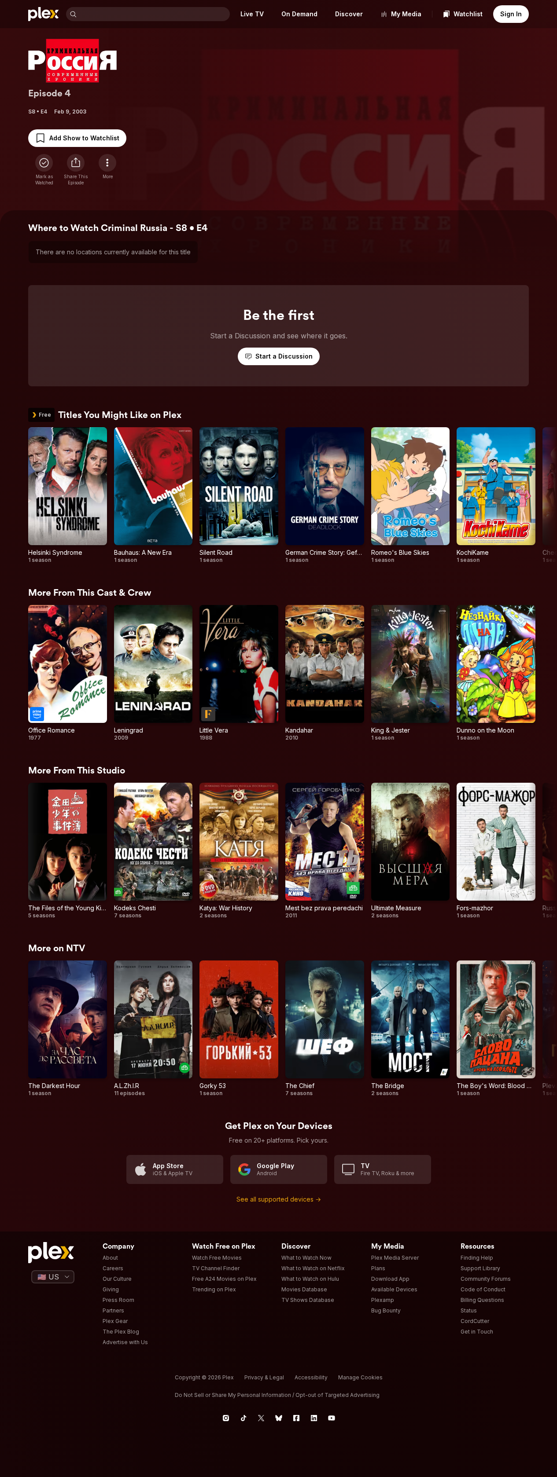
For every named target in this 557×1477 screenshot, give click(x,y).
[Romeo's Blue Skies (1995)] (410, 495)
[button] (76, 170)
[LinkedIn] (314, 1418)
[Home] (43, 14)
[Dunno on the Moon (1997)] (496, 673)
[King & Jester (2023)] (410, 673)
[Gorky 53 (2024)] (238, 1028)
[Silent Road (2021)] (238, 495)
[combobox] (154, 14)
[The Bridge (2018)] (410, 1028)
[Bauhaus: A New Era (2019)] (153, 495)
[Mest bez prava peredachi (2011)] (324, 851)
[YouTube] (331, 1418)
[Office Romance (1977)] (67, 673)
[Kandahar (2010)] (324, 673)
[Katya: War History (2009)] (238, 851)
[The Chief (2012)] (324, 1028)
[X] (261, 1418)
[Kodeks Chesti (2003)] (153, 851)
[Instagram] (226, 1418)
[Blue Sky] (279, 1418)
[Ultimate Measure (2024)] (410, 851)
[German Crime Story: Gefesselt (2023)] (324, 495)
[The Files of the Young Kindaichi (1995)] (67, 851)
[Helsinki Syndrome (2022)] (67, 495)
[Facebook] (296, 1418)
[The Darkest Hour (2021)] (67, 1028)
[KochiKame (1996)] (496, 495)
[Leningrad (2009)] (153, 673)
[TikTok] (243, 1418)
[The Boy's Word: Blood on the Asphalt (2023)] (496, 1028)
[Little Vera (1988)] (238, 673)
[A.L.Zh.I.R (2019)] (153, 1028)
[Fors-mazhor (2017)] (496, 851)
